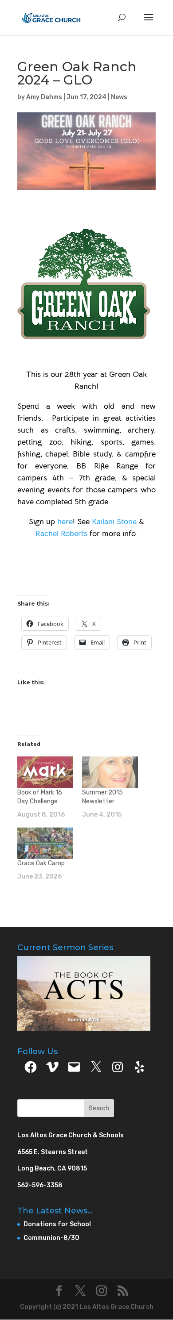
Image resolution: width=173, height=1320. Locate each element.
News (119, 97)
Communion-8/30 (51, 1238)
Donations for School (57, 1224)
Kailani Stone (114, 521)
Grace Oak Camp (41, 863)
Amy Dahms (44, 97)
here (65, 521)
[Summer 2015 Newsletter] (110, 772)
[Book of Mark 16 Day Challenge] (45, 772)
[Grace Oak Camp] (45, 843)
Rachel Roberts (61, 533)
